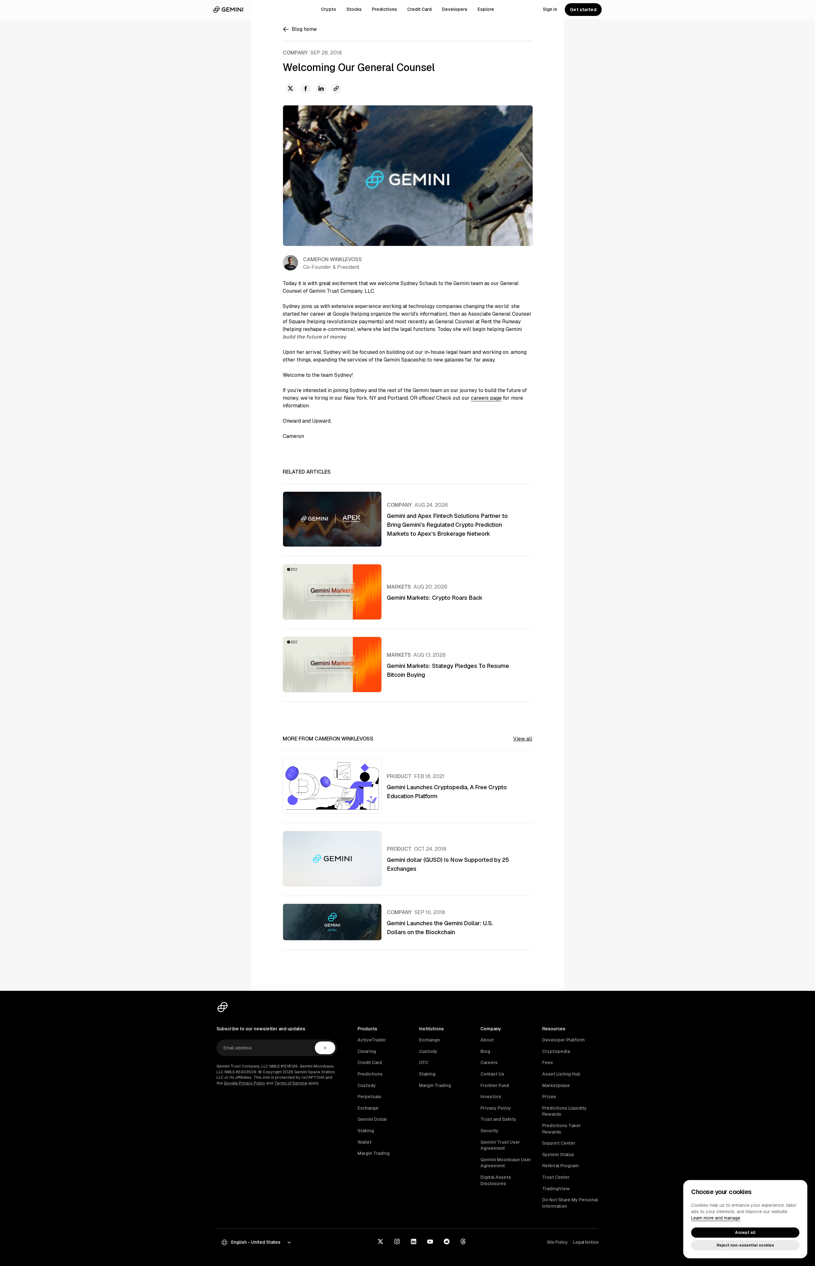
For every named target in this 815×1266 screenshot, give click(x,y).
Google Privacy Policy (244, 1083)
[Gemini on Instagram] (397, 1242)
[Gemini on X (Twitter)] (380, 1242)
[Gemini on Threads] (463, 1242)
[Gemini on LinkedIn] (413, 1242)
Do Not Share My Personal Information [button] (570, 1203)
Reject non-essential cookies (745, 1245)
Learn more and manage (715, 1217)
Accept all (745, 1232)
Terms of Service (290, 1083)
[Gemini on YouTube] (430, 1242)
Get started (583, 9)
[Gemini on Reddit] (446, 1242)
